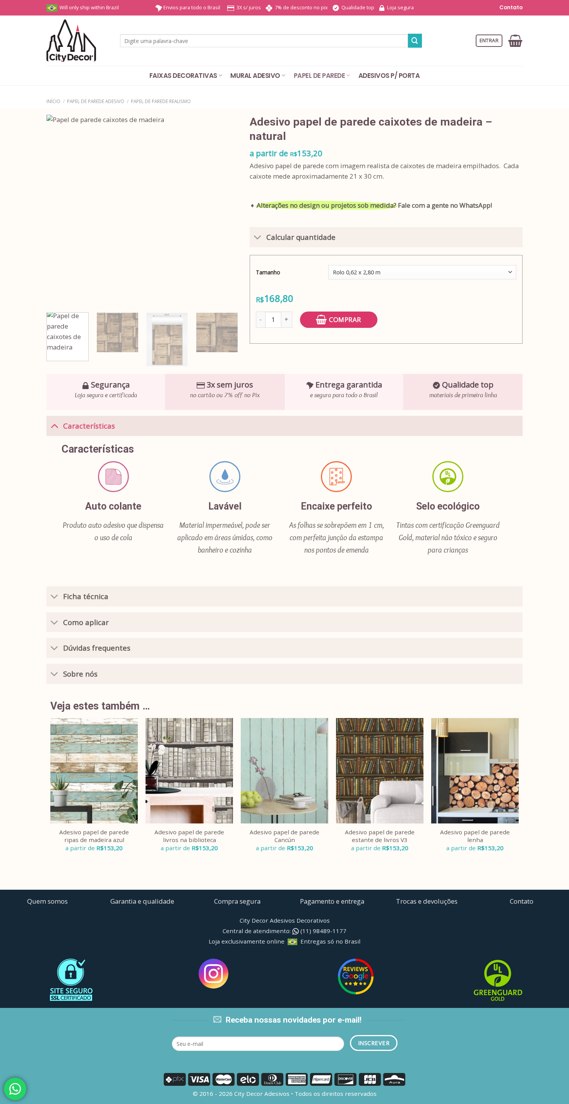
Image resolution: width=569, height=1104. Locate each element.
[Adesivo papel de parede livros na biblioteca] (189, 770)
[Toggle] (258, 237)
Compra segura (237, 901)
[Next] (224, 210)
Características (89, 426)
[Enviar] (415, 40)
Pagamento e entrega (332, 901)
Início (53, 101)
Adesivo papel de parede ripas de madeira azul (94, 836)
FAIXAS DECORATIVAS (183, 75)
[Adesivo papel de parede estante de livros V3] (379, 770)
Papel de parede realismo (161, 101)
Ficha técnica (85, 596)
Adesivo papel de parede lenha (475, 836)
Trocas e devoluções (427, 901)
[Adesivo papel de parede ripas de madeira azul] (94, 770)
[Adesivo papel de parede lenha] (475, 770)
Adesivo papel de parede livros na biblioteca (189, 836)
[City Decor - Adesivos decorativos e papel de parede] (77, 41)
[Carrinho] (515, 40)
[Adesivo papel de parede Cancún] (284, 770)
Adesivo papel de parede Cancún (284, 836)
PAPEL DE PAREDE (319, 75)
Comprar (345, 319)
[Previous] (60, 210)
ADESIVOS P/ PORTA (389, 75)
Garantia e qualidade (142, 901)
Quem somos (47, 901)
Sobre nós (80, 674)
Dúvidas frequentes (96, 648)
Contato (510, 7)
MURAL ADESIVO (255, 75)
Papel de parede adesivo (95, 101)
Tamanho (268, 272)
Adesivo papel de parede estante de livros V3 (380, 836)
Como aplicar (86, 622)
